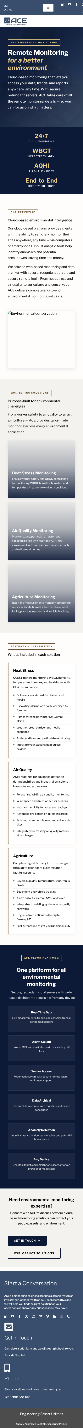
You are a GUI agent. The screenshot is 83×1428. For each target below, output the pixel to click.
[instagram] (33, 1316)
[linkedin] (62, 4)
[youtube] (69, 4)
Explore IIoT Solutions (34, 1253)
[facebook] (76, 4)
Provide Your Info (15, 1355)
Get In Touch (25, 1240)
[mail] (61, 1316)
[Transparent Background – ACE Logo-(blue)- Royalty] (15, 19)
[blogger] (54, 1316)
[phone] (68, 1316)
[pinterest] (40, 1316)
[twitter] (26, 1316)
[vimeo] (47, 1316)
